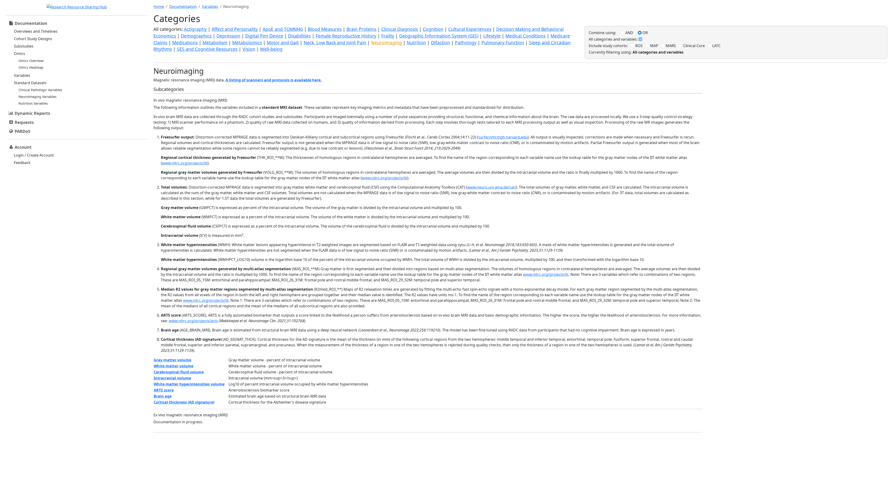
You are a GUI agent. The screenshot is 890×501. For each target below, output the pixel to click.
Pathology (466, 42)
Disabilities (299, 36)
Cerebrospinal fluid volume (179, 372)
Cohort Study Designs (33, 38)
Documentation (183, 6)
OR (645, 32)
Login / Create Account (34, 155)
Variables (22, 75)
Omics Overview (31, 60)
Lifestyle (492, 36)
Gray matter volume (172, 360)
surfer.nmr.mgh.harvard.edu (503, 137)
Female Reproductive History (346, 36)
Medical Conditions (525, 36)
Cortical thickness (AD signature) (184, 402)
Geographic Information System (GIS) (438, 36)
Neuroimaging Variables (38, 96)
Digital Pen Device (264, 36)
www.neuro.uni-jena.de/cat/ (491, 187)
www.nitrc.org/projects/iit (184, 163)
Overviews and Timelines (35, 31)
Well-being (271, 49)
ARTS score (164, 390)
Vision (248, 49)
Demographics (196, 36)
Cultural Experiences (469, 29)
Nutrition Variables (33, 103)
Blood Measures (325, 29)
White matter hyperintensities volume (189, 384)
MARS (670, 45)
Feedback (22, 162)
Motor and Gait (283, 42)
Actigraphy (195, 29)
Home (158, 6)
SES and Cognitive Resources (207, 49)
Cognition (433, 29)
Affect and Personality (235, 29)
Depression (228, 36)
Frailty (387, 36)
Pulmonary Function (502, 42)
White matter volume (173, 366)
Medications (185, 42)
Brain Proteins (361, 29)
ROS (638, 45)
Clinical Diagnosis (399, 29)
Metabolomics (247, 42)
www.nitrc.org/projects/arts (193, 320)
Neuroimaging (386, 42)
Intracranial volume (172, 378)
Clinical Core (693, 45)
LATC (716, 45)
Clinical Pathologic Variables (40, 90)
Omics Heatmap (31, 67)
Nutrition (416, 42)
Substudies (23, 46)
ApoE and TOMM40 (283, 29)
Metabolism (215, 42)
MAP (653, 45)
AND (628, 32)
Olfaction (440, 42)
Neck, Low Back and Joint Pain (335, 42)
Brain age (163, 396)
